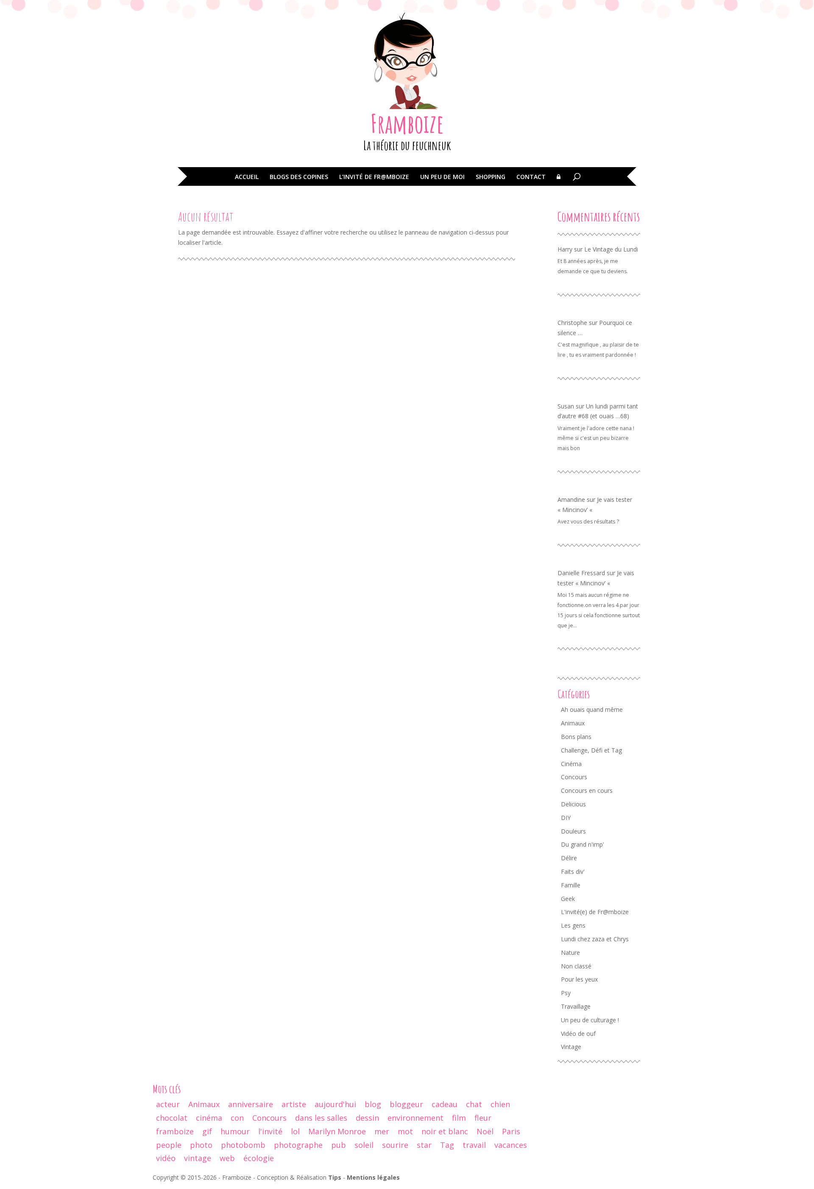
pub (338, 1145)
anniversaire (250, 1104)
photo (201, 1145)
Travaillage (576, 1006)
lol (295, 1131)
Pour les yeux (579, 979)
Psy (566, 993)
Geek (568, 899)
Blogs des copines (299, 177)
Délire (569, 858)
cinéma (209, 1118)
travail (474, 1145)
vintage (197, 1158)
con (237, 1118)
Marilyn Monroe (337, 1131)
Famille (570, 885)
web (227, 1158)
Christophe (572, 323)
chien (500, 1104)
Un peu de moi (442, 177)
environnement (415, 1118)
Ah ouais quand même (592, 709)
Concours (574, 777)
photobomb (243, 1145)
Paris (511, 1131)
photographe (298, 1145)
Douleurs (573, 831)
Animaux (573, 723)
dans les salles (321, 1118)
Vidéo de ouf (578, 1034)
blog (373, 1104)
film (459, 1118)
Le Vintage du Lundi (611, 249)
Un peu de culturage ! (590, 1020)
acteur (168, 1104)
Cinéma (571, 764)
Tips (334, 1177)
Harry (565, 249)
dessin (367, 1118)
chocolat (171, 1118)
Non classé (576, 966)
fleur (482, 1118)
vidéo (166, 1158)
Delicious (573, 804)
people (168, 1145)
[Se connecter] (558, 183)
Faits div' (573, 871)
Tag (447, 1145)
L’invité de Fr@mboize (374, 177)
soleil (364, 1145)
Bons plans (576, 737)
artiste (294, 1104)
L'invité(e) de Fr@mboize (595, 912)
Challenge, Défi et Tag (591, 750)
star (424, 1145)
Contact (531, 177)
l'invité (270, 1131)
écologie (258, 1158)
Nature (570, 952)
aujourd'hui (335, 1104)
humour (235, 1131)
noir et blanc (444, 1131)
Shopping (490, 177)
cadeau (444, 1104)
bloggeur (406, 1104)
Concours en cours (587, 790)
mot (405, 1131)
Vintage (571, 1047)
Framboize (407, 123)
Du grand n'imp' (582, 844)
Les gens (573, 925)
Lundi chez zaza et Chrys (595, 939)
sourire (395, 1145)
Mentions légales (373, 1177)
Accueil (247, 177)
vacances (510, 1145)
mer (381, 1131)
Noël (485, 1131)
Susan (566, 406)
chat (474, 1104)
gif (207, 1131)
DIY (566, 818)
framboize (175, 1131)
